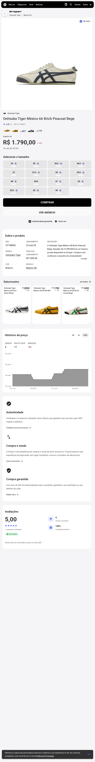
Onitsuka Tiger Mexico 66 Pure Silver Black (10, 290)
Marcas (12, 5)
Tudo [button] (85, 335)
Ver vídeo (84, 21)
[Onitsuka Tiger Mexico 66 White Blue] (23, 130)
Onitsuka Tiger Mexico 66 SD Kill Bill (42, 289)
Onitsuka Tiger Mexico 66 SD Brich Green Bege (71, 290)
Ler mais (84, 259)
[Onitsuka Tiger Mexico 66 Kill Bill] (7, 130)
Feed (31, 5)
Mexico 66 (28, 15)
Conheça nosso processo (18, 428)
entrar (87, 4)
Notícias (39, 5)
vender (78, 5)
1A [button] (79, 335)
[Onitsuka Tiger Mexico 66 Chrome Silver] (39, 130)
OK (89, 754)
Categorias (22, 5)
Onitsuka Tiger (15, 15)
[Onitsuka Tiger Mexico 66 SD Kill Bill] (15, 130)
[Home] (4, 4)
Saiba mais (12, 494)
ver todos (85, 281)
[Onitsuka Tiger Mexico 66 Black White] (31, 130)
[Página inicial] (20, 11)
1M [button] (73, 335)
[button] (7, 124)
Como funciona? (14, 461)
